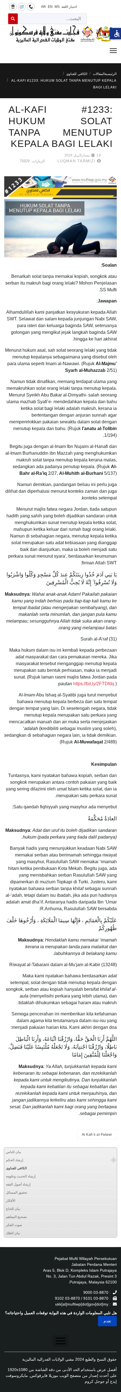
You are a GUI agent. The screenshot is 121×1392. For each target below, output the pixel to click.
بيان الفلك (13, 1233)
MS (57, 7)
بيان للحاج (13, 1209)
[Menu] (60, 51)
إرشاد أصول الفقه (18, 1184)
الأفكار (10, 1201)
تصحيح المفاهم (16, 1217)
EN (50, 7)
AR (43, 7)
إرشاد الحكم (14, 1160)
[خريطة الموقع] (12, 6)
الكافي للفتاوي (16, 1168)
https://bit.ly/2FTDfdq (93, 683)
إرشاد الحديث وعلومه (20, 1176)
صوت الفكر (14, 1225)
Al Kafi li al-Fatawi (97, 1135)
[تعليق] (21, 6)
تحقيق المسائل (16, 1192)
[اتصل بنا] (30, 6)
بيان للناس (13, 1152)
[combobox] (52, 18)
